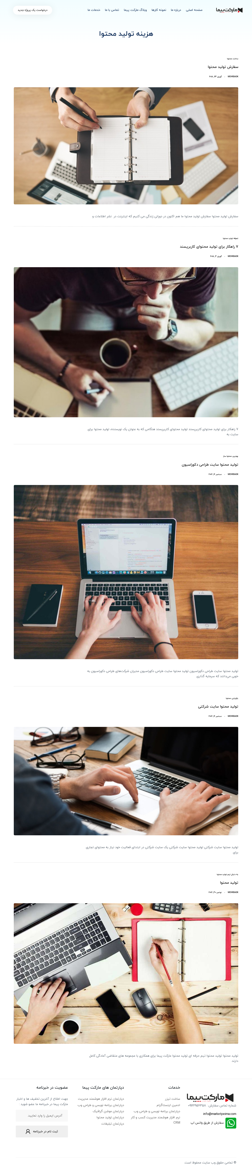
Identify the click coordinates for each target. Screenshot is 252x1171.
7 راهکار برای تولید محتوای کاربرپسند (209, 246)
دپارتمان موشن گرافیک (108, 1111)
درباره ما (176, 10)
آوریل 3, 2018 (216, 256)
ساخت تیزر (172, 1099)
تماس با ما (112, 10)
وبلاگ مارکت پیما (135, 10)
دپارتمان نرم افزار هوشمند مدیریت (101, 1099)
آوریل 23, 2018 (215, 76)
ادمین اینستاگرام (168, 1105)
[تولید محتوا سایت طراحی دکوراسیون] (126, 572)
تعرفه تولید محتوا (230, 238)
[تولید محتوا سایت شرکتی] (126, 781)
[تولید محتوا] (126, 973)
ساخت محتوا (232, 58)
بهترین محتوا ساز (230, 456)
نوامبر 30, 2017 (215, 892)
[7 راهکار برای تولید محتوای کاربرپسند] (126, 342)
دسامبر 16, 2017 (215, 474)
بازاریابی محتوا (232, 698)
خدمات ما (94, 10)
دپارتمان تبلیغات (112, 1124)
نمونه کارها (159, 10)
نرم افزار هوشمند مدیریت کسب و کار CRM (155, 1120)
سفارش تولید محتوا (223, 67)
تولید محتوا (229, 882)
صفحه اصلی (194, 10)
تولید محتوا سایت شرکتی (218, 706)
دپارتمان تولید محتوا (110, 1117)
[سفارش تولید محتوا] (126, 145)
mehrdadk (233, 76)
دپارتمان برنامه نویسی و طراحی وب (157, 1111)
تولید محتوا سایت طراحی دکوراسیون (210, 464)
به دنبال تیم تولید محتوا (227, 874)
